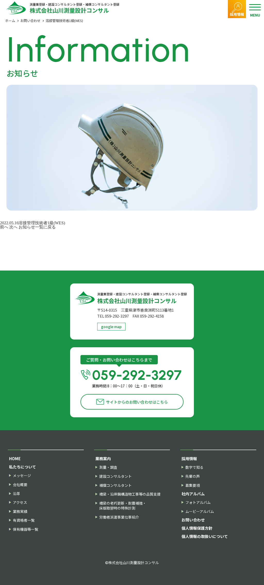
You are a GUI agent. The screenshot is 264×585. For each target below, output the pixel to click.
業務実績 (20, 511)
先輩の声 (192, 476)
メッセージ (22, 475)
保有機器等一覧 (25, 529)
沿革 (16, 493)
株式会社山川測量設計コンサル (74, 8)
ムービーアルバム (199, 511)
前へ (4, 227)
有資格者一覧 (24, 520)
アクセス (20, 502)
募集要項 (192, 485)
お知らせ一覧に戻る (37, 227)
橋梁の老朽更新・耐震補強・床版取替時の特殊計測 (122, 506)
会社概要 (20, 484)
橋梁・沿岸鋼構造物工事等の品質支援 (130, 494)
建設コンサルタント (115, 476)
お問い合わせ (30, 20)
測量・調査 (108, 467)
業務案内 (103, 458)
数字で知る (194, 467)
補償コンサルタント (115, 485)
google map (111, 326)
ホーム (10, 20)
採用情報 (237, 14)
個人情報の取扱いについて (205, 536)
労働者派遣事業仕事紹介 (119, 517)
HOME (15, 458)
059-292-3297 (137, 378)
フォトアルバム (198, 502)
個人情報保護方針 (197, 528)
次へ (13, 227)
